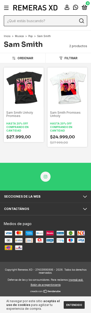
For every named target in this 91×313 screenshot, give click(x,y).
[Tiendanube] (45, 292)
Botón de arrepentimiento (46, 284)
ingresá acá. (76, 279)
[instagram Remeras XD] (45, 177)
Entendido (74, 304)
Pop (30, 36)
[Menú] (7, 8)
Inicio (7, 36)
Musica (19, 36)
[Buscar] (81, 20)
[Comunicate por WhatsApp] (75, 8)
